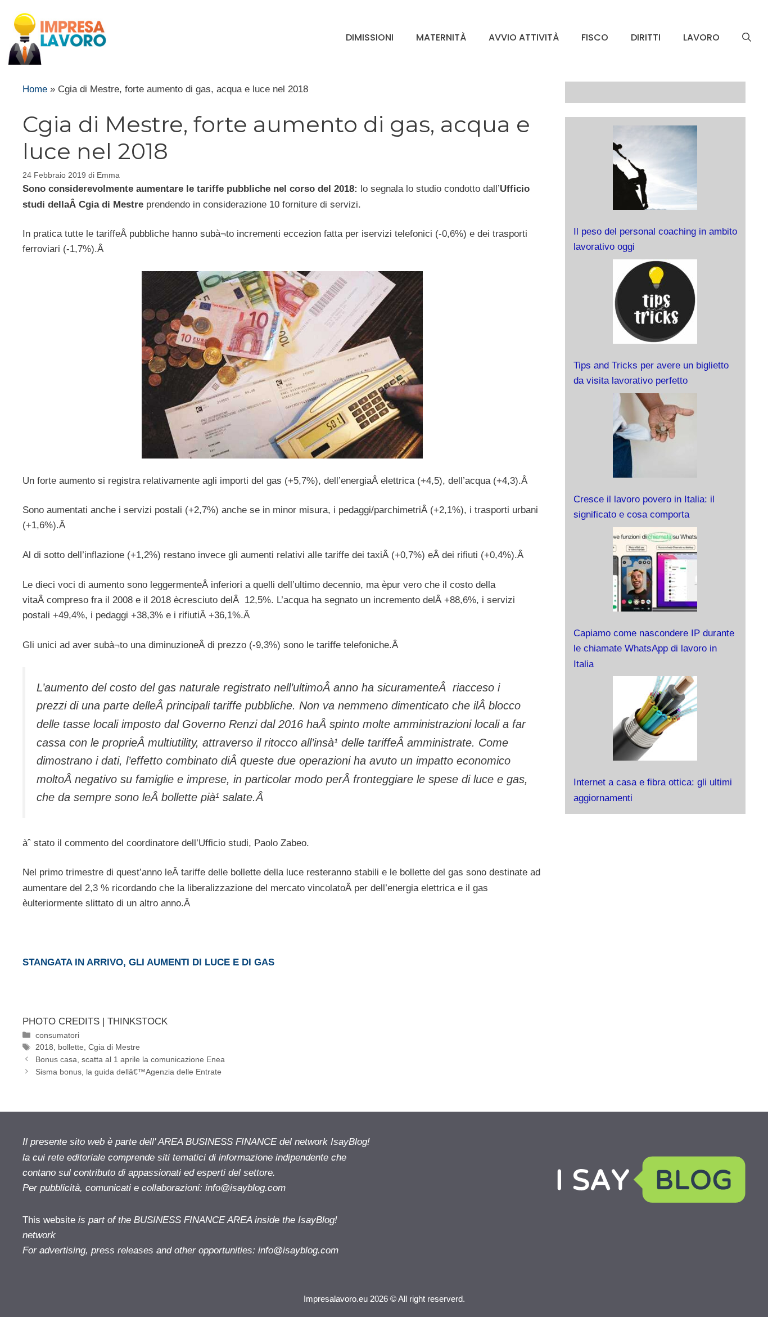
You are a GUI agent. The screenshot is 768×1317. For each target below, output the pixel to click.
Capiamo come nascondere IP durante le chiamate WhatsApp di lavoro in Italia (653, 648)
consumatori (57, 1035)
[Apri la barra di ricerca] (746, 38)
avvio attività (524, 37)
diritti (646, 37)
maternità (441, 37)
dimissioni (370, 37)
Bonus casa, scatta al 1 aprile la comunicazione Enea (130, 1059)
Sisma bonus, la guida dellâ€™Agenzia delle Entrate (128, 1071)
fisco (594, 37)
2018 (44, 1046)
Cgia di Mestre (114, 1046)
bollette (71, 1046)
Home (34, 89)
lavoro (701, 37)
